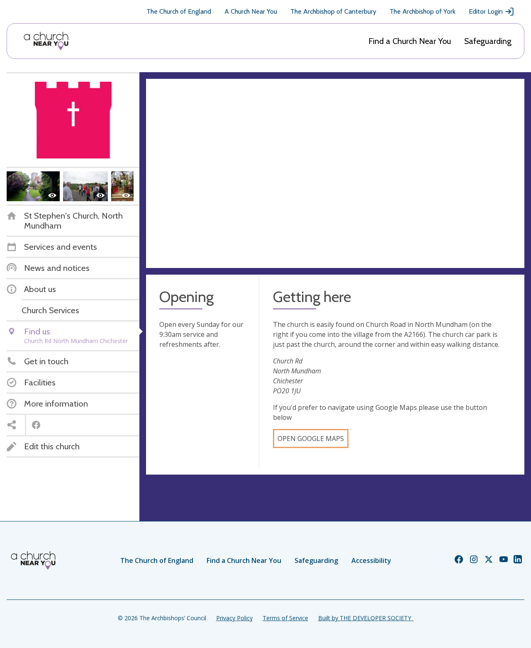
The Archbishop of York (422, 11)
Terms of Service (285, 618)
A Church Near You (250, 11)
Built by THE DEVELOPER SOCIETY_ (366, 618)
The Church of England (178, 11)
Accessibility (371, 560)
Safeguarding (488, 41)
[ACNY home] (46, 41)
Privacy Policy (234, 618)
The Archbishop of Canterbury (333, 11)
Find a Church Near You (409, 41)
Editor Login (486, 11)
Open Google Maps (311, 438)
